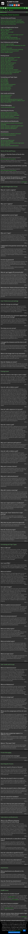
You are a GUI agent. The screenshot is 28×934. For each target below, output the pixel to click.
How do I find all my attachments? (8, 135)
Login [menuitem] (25, 8)
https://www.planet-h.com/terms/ (8, 159)
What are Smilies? (4, 81)
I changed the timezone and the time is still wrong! (12, 49)
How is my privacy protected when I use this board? (12, 21)
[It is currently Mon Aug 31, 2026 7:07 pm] (25, 12)
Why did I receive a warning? (7, 68)
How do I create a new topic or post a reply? (10, 57)
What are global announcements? (8, 84)
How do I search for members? (7, 116)
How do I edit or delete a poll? (7, 64)
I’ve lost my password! (5, 36)
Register (11, 10)
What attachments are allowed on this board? (11, 133)
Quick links (1, 8)
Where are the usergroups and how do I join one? (12, 99)
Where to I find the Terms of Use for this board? (11, 20)
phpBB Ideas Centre (8, 908)
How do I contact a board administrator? (10, 145)
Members (6, 8)
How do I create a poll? (6, 61)
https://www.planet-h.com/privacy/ (8, 170)
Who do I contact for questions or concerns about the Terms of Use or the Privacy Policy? (12, 23)
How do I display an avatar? (7, 52)
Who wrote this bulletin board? (7, 140)
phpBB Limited (11, 897)
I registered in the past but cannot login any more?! (12, 34)
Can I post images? (5, 83)
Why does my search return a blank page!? (10, 115)
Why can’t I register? (5, 30)
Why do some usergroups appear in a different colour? (13, 100)
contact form (24, 182)
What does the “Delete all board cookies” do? (11, 39)
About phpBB (15, 899)
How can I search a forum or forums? (9, 112)
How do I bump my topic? (6, 73)
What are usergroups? (5, 98)
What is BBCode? (4, 79)
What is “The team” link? (6, 102)
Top (26, 163)
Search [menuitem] (26, 12)
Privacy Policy (19, 930)
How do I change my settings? (7, 44)
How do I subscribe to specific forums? (9, 127)
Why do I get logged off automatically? (9, 37)
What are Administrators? (6, 95)
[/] (3, 3)
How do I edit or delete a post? (7, 58)
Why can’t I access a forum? (7, 65)
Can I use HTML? (4, 80)
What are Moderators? (6, 96)
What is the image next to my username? (10, 51)
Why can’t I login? (4, 33)
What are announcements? (7, 85)
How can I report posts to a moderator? (9, 69)
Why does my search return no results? (9, 113)
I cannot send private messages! (8, 107)
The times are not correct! (6, 48)
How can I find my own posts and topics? (10, 117)
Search (2, 10)
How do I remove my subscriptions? (9, 128)
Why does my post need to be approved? (10, 72)
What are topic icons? (5, 90)
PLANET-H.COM (12, 2)
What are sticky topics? (6, 87)
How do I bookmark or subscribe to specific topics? (12, 125)
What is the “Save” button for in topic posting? (11, 71)
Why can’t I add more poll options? (8, 63)
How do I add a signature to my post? (9, 60)
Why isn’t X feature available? (7, 141)
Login (7, 10)
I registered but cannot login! (7, 32)
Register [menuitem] (27, 8)
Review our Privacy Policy (14, 932)
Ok (24, 930)
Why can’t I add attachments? (7, 67)
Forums (3, 8)
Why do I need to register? (6, 29)
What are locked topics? (6, 88)
